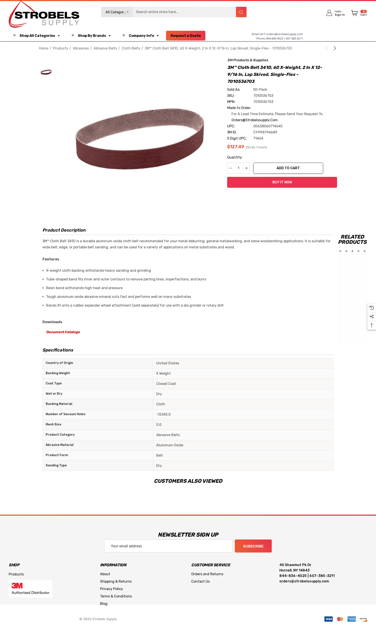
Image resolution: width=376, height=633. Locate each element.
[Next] (334, 48)
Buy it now (282, 182)
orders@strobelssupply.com (284, 34)
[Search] (241, 12)
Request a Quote (186, 36)
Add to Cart (288, 168)
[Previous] (327, 48)
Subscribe (253, 546)
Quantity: (235, 157)
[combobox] (174, 12)
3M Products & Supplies (247, 60)
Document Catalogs (63, 332)
